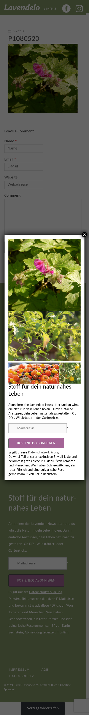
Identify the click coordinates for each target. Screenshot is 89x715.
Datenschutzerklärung (43, 452)
